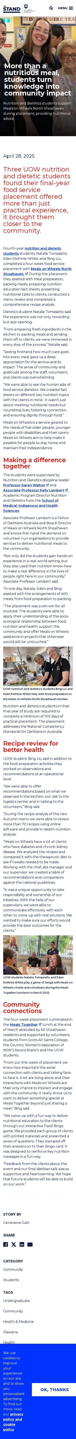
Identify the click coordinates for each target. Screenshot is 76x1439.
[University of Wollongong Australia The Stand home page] (19, 8)
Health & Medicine (18, 1322)
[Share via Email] (30, 1244)
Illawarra (10, 1332)
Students (11, 1280)
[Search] (51, 8)
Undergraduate (16, 1301)
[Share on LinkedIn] (21, 1244)
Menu (63, 8)
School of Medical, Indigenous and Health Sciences (30, 506)
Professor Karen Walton (24, 485)
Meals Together (24, 1025)
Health (9, 1342)
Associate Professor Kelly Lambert (33, 490)
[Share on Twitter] (13, 1244)
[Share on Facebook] (5, 1244)
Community (13, 1270)
